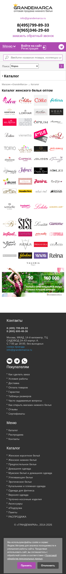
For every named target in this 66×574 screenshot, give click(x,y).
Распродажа (15, 434)
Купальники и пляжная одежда (26, 486)
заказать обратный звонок (33, 36)
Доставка (13, 383)
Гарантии (14, 391)
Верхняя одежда (18, 494)
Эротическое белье (20, 481)
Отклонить (48, 565)
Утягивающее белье (20, 477)
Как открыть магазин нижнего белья (30, 404)
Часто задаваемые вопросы (25, 400)
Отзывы (13, 409)
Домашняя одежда (19, 468)
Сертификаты (16, 413)
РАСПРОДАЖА (17, 516)
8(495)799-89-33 (33, 25)
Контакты (13, 439)
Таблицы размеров (19, 396)
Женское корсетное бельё (24, 455)
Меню (7, 46)
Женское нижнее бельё (22, 459)
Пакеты (12, 512)
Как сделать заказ (19, 374)
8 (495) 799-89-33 (17, 328)
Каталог (13, 430)
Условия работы (18, 378)
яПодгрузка (15, 507)
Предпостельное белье (22, 464)
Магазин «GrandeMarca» (14, 84)
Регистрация (29, 48)
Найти (61, 66)
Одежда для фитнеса (21, 490)
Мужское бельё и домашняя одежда (30, 473)
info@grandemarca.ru (33, 18)
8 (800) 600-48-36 (17, 331)
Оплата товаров (18, 387)
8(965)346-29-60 (33, 30)
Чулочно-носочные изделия (25, 499)
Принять (26, 565)
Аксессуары (15, 503)
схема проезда (16, 346)
